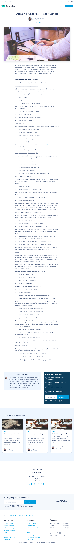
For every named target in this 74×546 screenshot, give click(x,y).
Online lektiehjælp (9, 528)
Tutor (5, 532)
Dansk (5, 431)
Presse (29, 530)
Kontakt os (69, 6)
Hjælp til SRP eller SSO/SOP (12, 537)
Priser (52, 6)
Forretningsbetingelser (33, 537)
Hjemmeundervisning (10, 530)
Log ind (10, 1)
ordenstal (45, 145)
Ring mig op (63, 397)
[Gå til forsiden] (8, 6)
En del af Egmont (32, 523)
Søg (4, 1)
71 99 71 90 (37, 484)
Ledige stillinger (31, 525)
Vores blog (7, 539)
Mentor (6, 535)
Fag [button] (35, 6)
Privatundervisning (9, 525)
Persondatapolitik (32, 535)
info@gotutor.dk (61, 401)
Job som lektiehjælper (33, 528)
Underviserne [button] (43, 6)
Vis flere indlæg (37, 22)
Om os (59, 6)
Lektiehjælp (27, 6)
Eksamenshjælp (8, 523)
